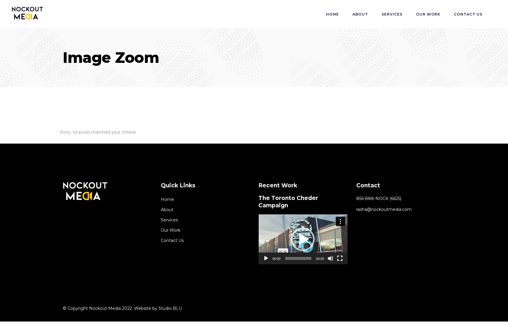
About (167, 209)
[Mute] (330, 258)
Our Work (171, 230)
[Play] (266, 258)
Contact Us (172, 240)
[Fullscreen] (340, 258)
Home (167, 199)
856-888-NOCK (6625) (378, 198)
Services (169, 220)
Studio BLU (170, 308)
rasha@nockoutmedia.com (384, 209)
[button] (303, 239)
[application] (302, 239)
